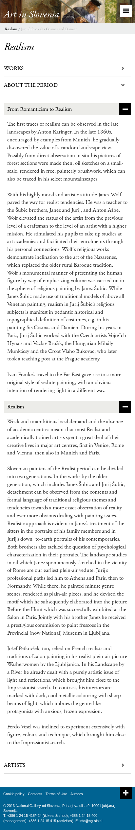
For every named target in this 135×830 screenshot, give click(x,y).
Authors (76, 794)
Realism (11, 29)
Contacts (35, 794)
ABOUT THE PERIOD (31, 85)
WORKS (14, 68)
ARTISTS (14, 765)
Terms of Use (56, 794)
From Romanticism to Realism (39, 109)
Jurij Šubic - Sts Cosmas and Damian (49, 29)
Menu (126, 11)
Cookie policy (14, 794)
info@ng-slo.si (91, 821)
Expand (126, 793)
